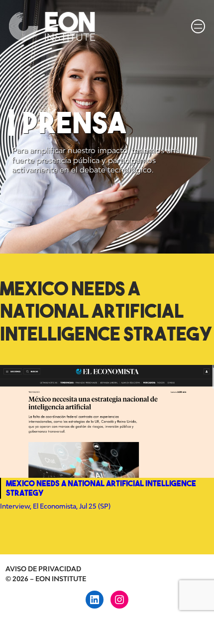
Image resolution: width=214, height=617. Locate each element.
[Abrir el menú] (198, 26)
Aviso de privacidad (43, 569)
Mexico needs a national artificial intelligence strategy (106, 311)
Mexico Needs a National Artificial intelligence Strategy (101, 488)
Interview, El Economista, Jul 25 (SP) (55, 506)
